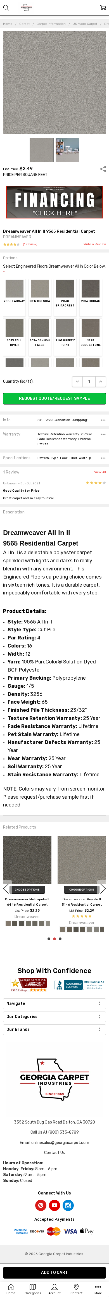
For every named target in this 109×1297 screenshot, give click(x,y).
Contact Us (54, 1152)
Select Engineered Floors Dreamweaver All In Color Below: (54, 269)
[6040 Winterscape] (89, 930)
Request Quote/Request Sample (54, 398)
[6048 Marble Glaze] (96, 930)
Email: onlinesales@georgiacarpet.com (54, 1142)
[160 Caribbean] (8, 923)
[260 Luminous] (35, 923)
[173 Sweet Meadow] (42, 923)
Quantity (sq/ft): (18, 381)
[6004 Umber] (63, 930)
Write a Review (95, 244)
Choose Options (27, 889)
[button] (54, 202)
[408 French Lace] (48, 923)
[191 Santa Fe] (15, 923)
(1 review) (30, 244)
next (103, 889)
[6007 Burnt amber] (76, 930)
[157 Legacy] (21, 923)
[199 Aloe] (28, 923)
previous (6, 889)
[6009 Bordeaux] (83, 930)
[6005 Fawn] (69, 930)
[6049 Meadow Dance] (103, 930)
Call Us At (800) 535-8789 (54, 1132)
